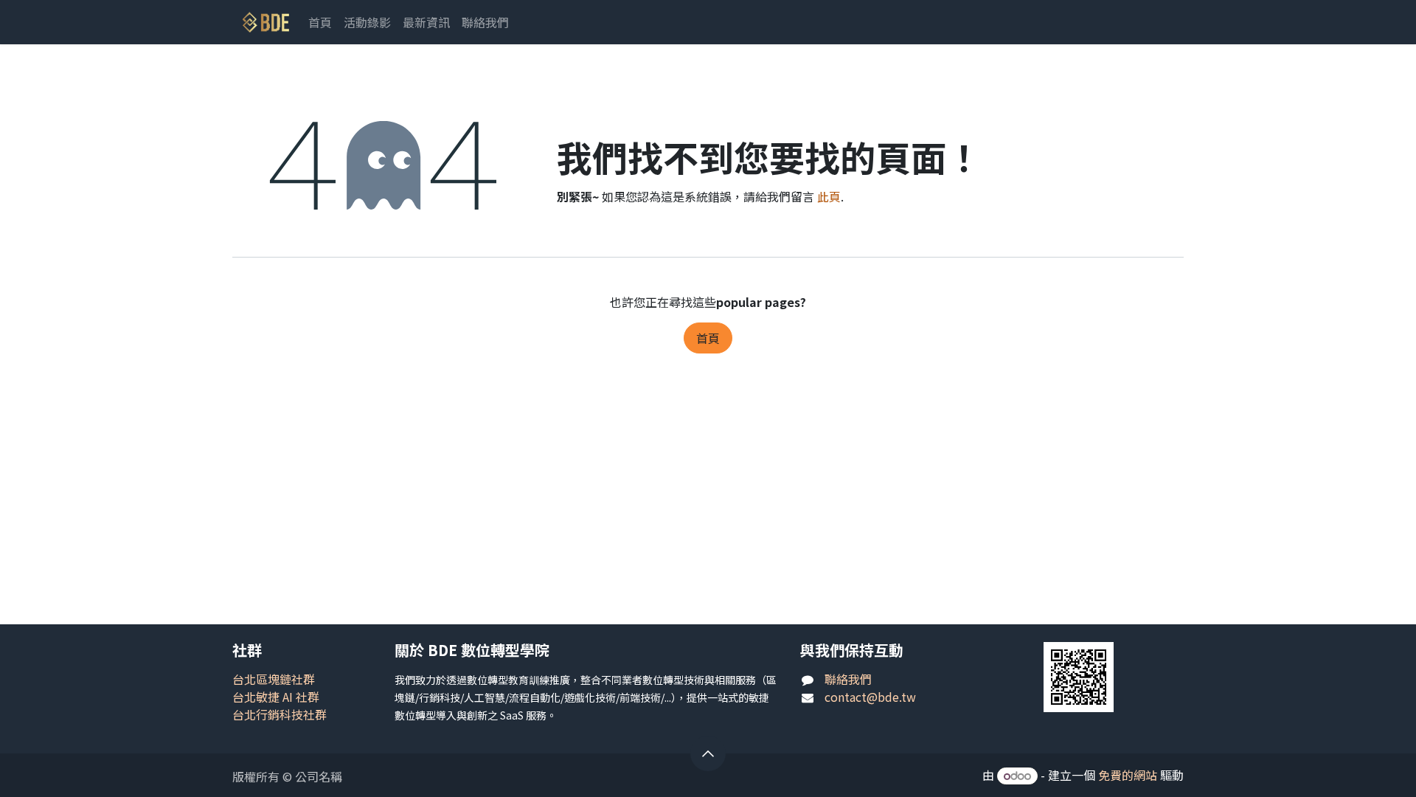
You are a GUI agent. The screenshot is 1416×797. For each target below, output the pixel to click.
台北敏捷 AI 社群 (275, 696)
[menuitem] (320, 22)
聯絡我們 (848, 679)
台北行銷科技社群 (279, 714)
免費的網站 (1127, 775)
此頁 (829, 196)
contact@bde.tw (870, 696)
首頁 (708, 338)
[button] (708, 753)
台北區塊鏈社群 (273, 679)
